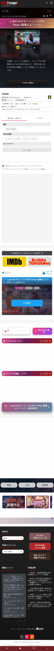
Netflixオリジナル (11, 166)
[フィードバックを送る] (44, 16)
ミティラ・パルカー (30, 138)
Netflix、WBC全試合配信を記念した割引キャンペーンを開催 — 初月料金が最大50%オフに (39, 605)
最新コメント (8, 567)
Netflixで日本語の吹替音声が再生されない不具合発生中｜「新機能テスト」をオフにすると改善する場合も (39, 581)
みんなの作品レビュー (39, 536)
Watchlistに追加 (42, 331)
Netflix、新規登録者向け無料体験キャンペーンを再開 (39, 573)
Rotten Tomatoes (35, 642)
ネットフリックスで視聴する (27, 83)
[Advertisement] (27, 208)
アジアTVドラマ (37, 166)
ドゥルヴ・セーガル (13, 138)
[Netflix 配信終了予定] (37, 502)
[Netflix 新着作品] (13, 502)
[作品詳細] (14, 118)
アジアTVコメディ (24, 166)
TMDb (23, 642)
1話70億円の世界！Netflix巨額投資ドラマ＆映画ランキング (39, 589)
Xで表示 (27, 303)
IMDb (27, 642)
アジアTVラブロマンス (10, 169)
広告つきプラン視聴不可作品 (40, 556)
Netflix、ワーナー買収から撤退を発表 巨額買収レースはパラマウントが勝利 (39, 596)
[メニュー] (51, 3)
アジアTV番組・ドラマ (27, 169)
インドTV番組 (40, 169)
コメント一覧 (21, 620)
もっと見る (44, 341)
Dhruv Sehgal (11, 129)
